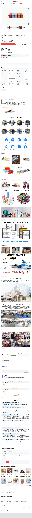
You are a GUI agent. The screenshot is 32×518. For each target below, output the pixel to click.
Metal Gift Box (13, 5)
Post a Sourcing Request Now (23, 462)
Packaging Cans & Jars (9, 501)
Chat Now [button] (24, 44)
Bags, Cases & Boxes (5, 5)
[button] (28, 65)
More (1, 512)
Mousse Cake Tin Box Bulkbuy (5, 510)
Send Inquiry (8, 44)
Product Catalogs (12, 492)
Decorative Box (3, 501)
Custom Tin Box (3, 508)
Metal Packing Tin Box (15, 508)
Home (1, 5)
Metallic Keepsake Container (12, 503)
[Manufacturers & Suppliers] (16, 1)
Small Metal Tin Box (22, 508)
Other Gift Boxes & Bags (17, 501)
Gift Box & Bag (9, 5)
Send (7, 462)
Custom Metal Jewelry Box (4, 503)
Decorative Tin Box (23, 501)
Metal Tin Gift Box (9, 508)
